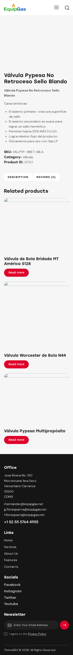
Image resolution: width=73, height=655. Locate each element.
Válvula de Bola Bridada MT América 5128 (31, 261)
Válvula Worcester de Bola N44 (35, 355)
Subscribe (64, 627)
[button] (31, 225)
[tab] (18, 177)
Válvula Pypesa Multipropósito (34, 431)
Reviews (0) (46, 177)
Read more (16, 272)
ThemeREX (11, 650)
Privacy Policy (37, 633)
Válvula (28, 157)
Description (18, 177)
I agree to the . (28, 634)
